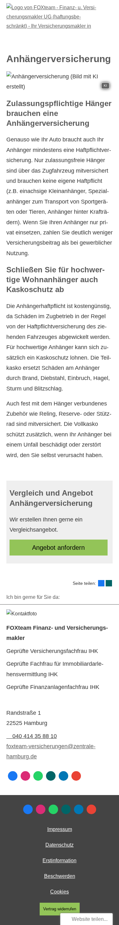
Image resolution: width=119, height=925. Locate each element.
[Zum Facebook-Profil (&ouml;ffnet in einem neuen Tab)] (12, 776)
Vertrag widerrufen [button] (59, 909)
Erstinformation (59, 860)
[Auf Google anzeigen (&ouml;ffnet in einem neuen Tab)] (76, 776)
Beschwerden (59, 876)
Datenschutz (59, 845)
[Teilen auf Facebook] (101, 583)
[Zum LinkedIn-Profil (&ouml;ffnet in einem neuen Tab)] (63, 776)
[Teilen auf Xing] (109, 583)
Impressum (59, 829)
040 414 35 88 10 (34, 736)
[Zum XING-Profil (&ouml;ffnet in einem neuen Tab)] (51, 776)
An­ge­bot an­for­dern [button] (58, 547)
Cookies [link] (59, 891)
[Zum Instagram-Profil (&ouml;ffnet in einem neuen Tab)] (25, 776)
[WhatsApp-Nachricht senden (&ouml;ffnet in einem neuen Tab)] (38, 776)
